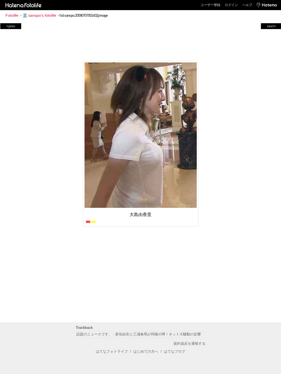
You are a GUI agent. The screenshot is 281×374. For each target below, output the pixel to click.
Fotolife (11, 15)
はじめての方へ (145, 351)
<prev (10, 26)
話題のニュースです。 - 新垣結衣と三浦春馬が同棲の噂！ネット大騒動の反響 (138, 334)
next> (271, 26)
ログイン (231, 5)
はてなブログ (174, 351)
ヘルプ (247, 5)
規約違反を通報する (189, 343)
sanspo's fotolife (42, 15)
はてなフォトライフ (112, 351)
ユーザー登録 (210, 5)
